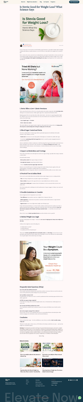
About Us (23, 1)
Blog (41, 1)
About (27, 380)
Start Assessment (74, 1)
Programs (53, 1)
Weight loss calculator (32, 1)
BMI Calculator (38, 382)
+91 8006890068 (54, 383)
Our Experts (46, 1)
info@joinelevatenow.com (56, 381)
